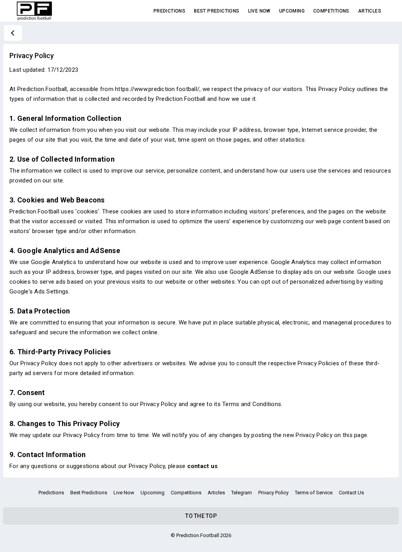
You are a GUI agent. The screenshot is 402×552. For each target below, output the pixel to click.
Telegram (241, 493)
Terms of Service (314, 493)
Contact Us (351, 493)
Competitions (331, 11)
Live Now (259, 11)
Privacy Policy (273, 493)
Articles (369, 11)
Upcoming (292, 11)
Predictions (169, 11)
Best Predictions (216, 11)
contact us (202, 466)
